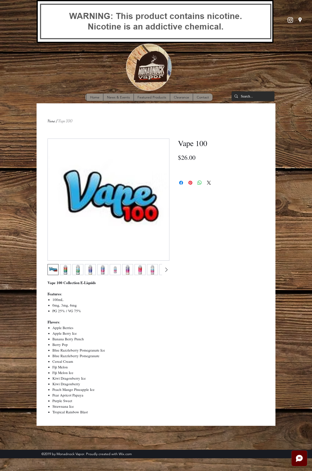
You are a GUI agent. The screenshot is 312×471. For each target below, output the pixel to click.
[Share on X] (209, 183)
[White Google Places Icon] (300, 20)
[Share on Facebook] (181, 183)
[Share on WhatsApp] (200, 183)
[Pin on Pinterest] (190, 183)
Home (51, 120)
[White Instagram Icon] (290, 20)
